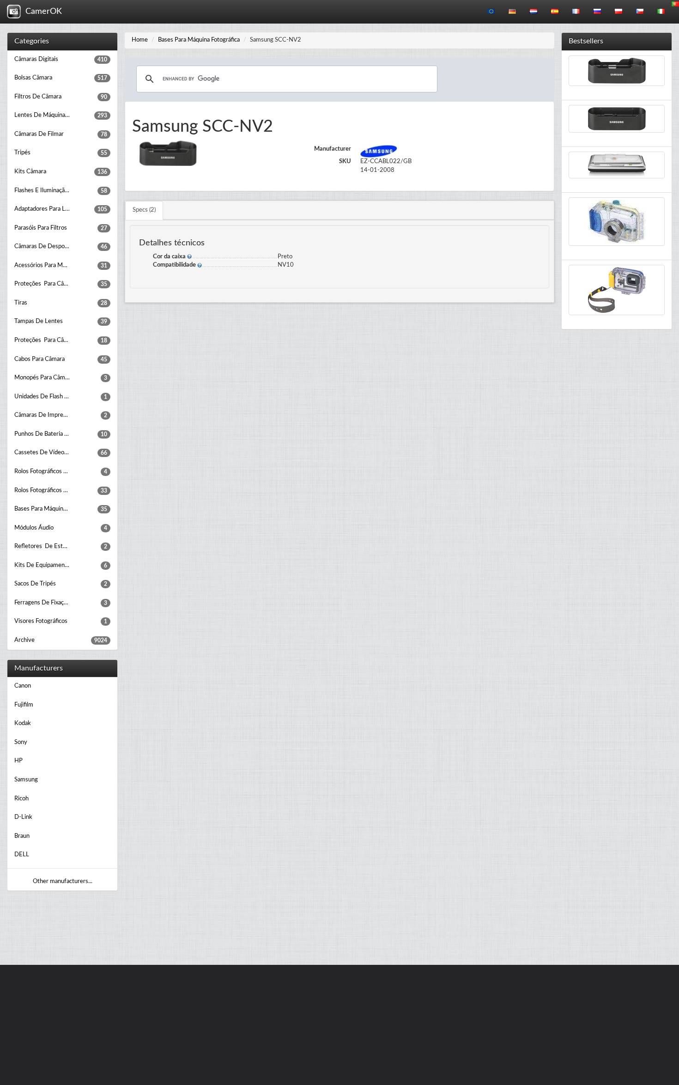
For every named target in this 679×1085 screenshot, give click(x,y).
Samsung (26, 780)
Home (140, 40)
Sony (20, 742)
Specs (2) (144, 210)
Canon (22, 686)
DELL (21, 855)
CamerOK (41, 11)
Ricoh (21, 799)
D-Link (23, 817)
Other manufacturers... (62, 881)
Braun (22, 836)
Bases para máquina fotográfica (199, 40)
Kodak (22, 723)
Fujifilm (23, 705)
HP (18, 761)
